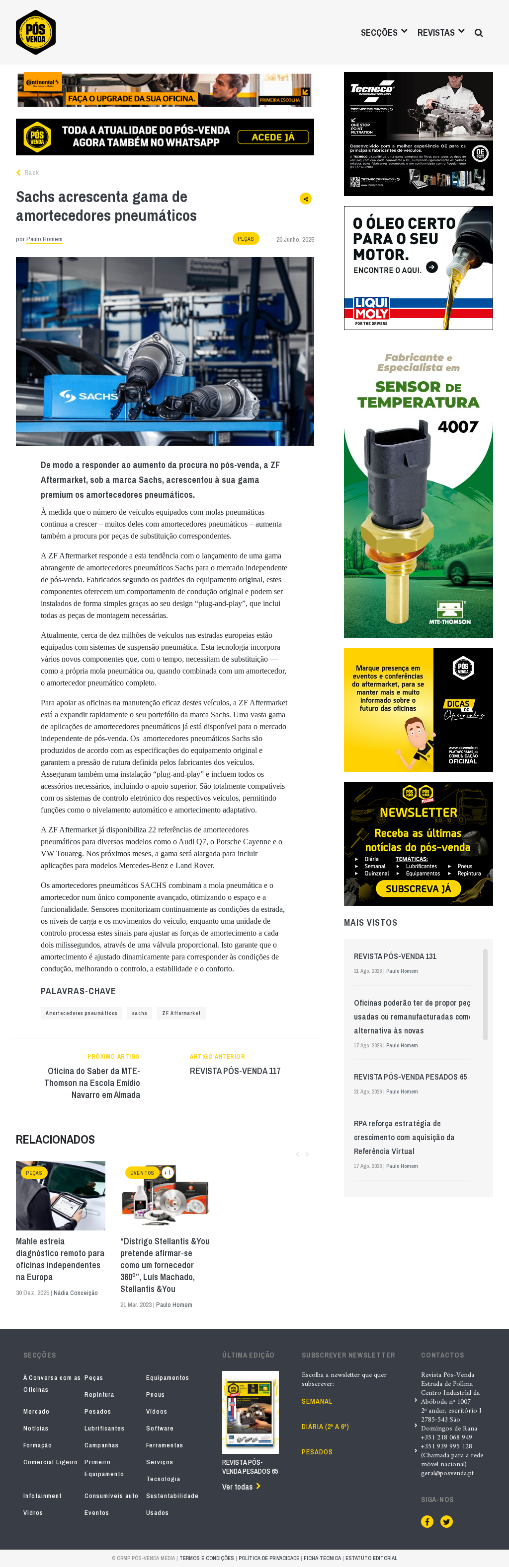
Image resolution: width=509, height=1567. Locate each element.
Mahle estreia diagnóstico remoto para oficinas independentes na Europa (60, 1259)
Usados (157, 1512)
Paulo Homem (44, 239)
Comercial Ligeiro (50, 1462)
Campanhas (102, 1445)
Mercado (36, 1411)
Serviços (159, 1462)
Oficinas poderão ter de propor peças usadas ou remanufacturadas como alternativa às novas (416, 1016)
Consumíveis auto (112, 1496)
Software (160, 1428)
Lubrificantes (105, 1428)
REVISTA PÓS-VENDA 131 (395, 956)
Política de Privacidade (269, 1558)
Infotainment (42, 1496)
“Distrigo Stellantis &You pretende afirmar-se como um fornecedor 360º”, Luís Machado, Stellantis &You (165, 1265)
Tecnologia (163, 1479)
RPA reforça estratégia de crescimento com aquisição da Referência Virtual (404, 1137)
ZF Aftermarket (181, 1013)
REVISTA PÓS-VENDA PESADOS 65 (410, 1076)
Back (31, 172)
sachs (139, 1013)
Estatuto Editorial (371, 1558)
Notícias (36, 1428)
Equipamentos (167, 1377)
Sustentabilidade (172, 1496)
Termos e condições (206, 1558)
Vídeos (157, 1411)
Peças (246, 239)
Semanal (317, 1401)
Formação (37, 1445)
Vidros (33, 1512)
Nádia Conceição (76, 1293)
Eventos (142, 1173)
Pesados (98, 1411)
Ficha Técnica (322, 1558)
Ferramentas (164, 1445)
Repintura (99, 1394)
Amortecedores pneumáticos (81, 1013)
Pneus (155, 1394)
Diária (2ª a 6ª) (325, 1426)
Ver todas (237, 1486)
